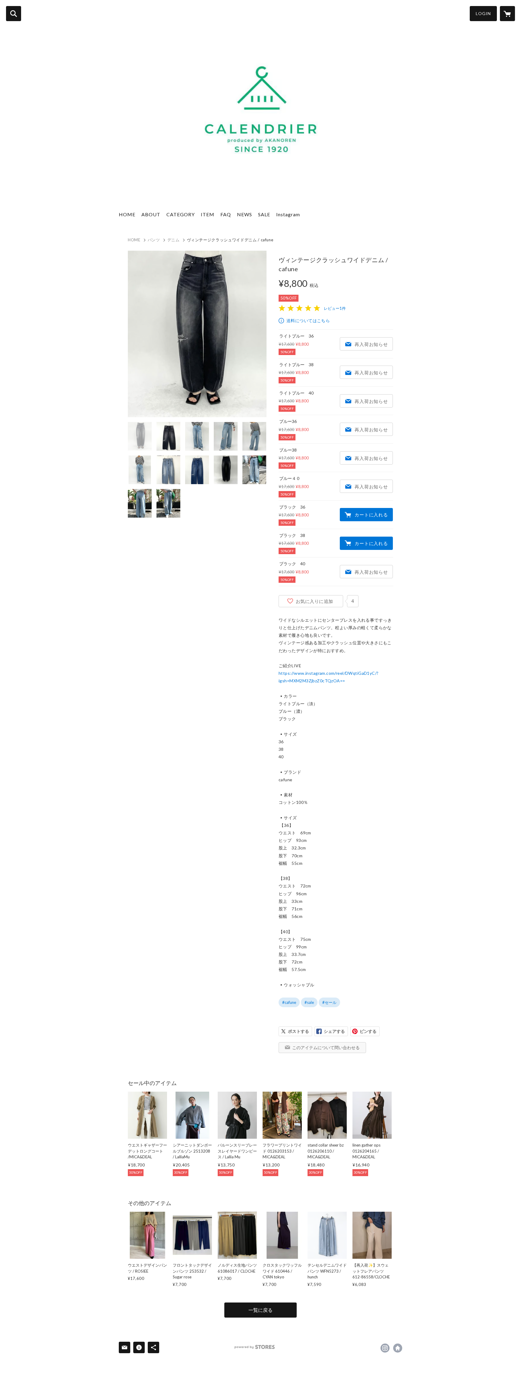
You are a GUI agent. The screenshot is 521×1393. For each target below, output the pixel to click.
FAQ (225, 214)
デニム (173, 239)
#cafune (289, 1002)
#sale (309, 1002)
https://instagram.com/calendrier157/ (385, 1348)
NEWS (244, 214)
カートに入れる (371, 514)
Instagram (288, 214)
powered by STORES (254, 1347)
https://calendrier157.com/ (397, 1348)
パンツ (154, 239)
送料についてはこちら (308, 320)
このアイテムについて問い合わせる (326, 1047)
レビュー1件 (335, 308)
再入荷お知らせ (371, 344)
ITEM (207, 214)
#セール (329, 1002)
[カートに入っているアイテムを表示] (507, 13)
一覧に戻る (260, 1310)
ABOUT (150, 214)
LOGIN (483, 13)
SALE (264, 214)
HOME (127, 214)
